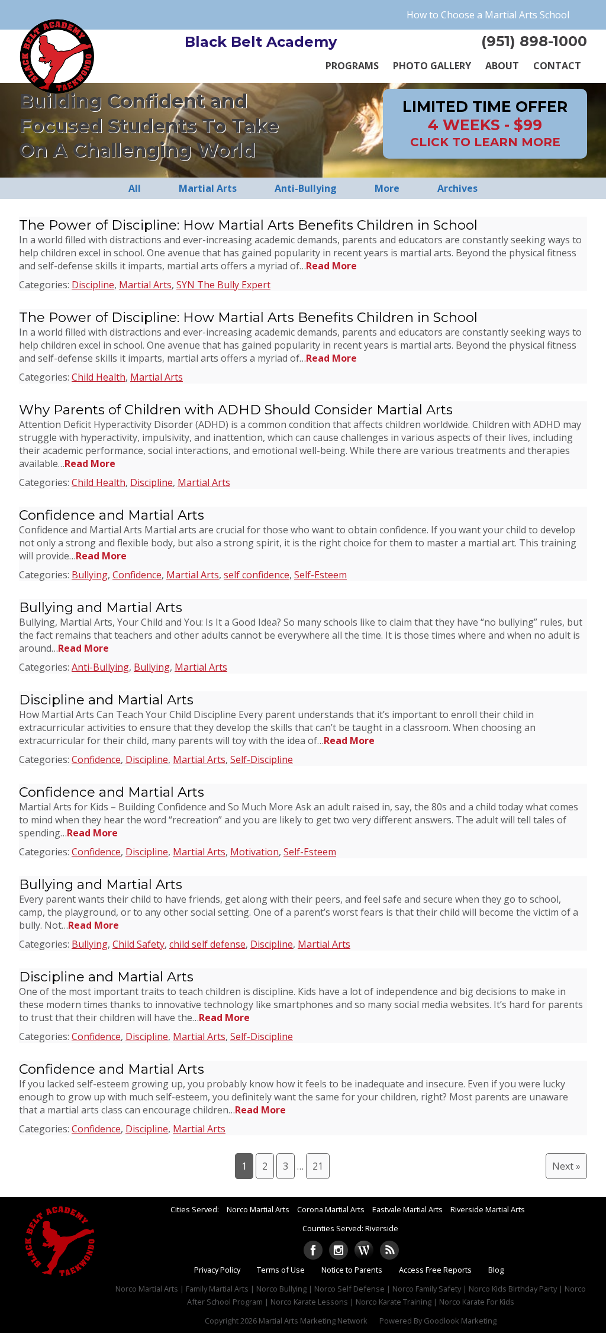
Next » (566, 1166)
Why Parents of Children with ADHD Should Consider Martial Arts (236, 409)
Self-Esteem (320, 574)
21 (317, 1166)
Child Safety (138, 944)
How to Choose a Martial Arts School (488, 14)
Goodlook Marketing (460, 1320)
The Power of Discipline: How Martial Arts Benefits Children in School (248, 225)
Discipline (93, 284)
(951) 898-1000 (534, 41)
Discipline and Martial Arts (106, 699)
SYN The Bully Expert (223, 284)
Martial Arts (145, 284)
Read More (331, 265)
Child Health (98, 377)
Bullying (90, 574)
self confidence (256, 574)
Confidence (137, 574)
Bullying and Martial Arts (100, 607)
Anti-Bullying (100, 667)
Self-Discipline (261, 759)
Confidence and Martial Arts (111, 515)
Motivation (254, 851)
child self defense (207, 944)
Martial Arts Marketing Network (313, 1320)
